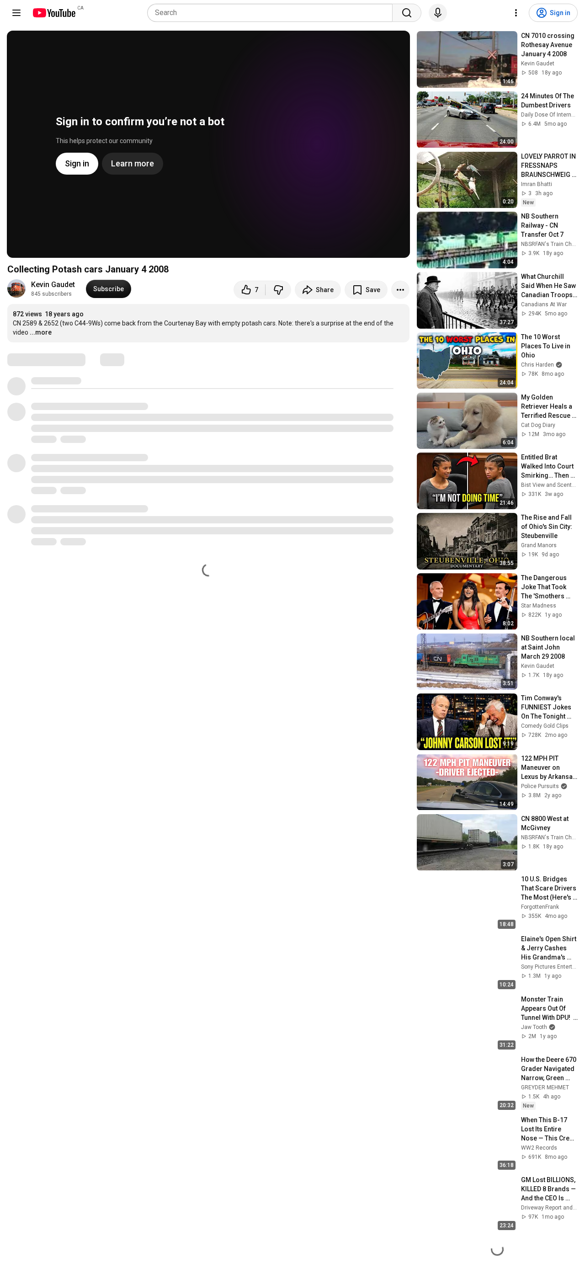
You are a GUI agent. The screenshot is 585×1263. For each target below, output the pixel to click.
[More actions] (400, 290)
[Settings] (516, 12)
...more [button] (41, 332)
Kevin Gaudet (53, 284)
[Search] (406, 13)
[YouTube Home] (54, 13)
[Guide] (16, 12)
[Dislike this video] (278, 290)
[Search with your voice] (438, 13)
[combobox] (272, 12)
